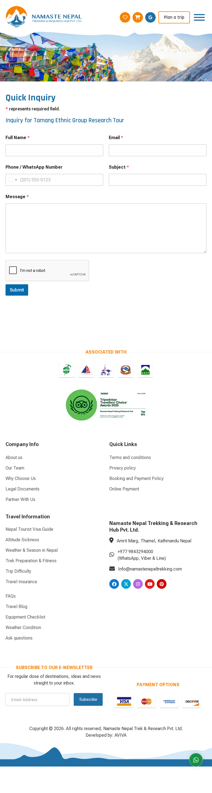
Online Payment (124, 489)
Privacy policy (122, 468)
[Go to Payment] (124, 701)
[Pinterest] (161, 584)
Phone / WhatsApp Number (34, 167)
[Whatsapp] (196, 760)
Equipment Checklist (25, 617)
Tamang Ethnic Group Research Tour (79, 120)
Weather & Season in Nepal (32, 550)
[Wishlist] (125, 17)
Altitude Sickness (22, 539)
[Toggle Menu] (199, 17)
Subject (119, 167)
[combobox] (12, 180)
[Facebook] (114, 584)
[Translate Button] (150, 17)
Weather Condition (23, 627)
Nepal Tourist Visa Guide (29, 529)
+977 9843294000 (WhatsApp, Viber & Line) (142, 555)
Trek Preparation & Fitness (31, 560)
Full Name (18, 137)
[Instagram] (138, 584)
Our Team (15, 468)
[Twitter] (126, 584)
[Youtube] (150, 584)
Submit (17, 290)
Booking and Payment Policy (136, 478)
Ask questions (19, 638)
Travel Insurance (21, 581)
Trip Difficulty (18, 571)
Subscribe (88, 699)
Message (17, 196)
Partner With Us (20, 499)
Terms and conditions (130, 457)
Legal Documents (22, 489)
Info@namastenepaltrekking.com (150, 569)
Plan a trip (174, 17)
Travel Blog (16, 606)
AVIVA (120, 735)
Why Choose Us (21, 478)
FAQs (11, 596)
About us (14, 457)
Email (116, 137)
